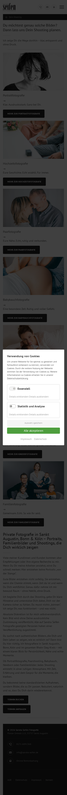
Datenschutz (40, 439)
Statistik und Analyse (31, 406)
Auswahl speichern (33, 422)
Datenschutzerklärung (17, 378)
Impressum (26, 439)
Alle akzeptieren (33, 430)
